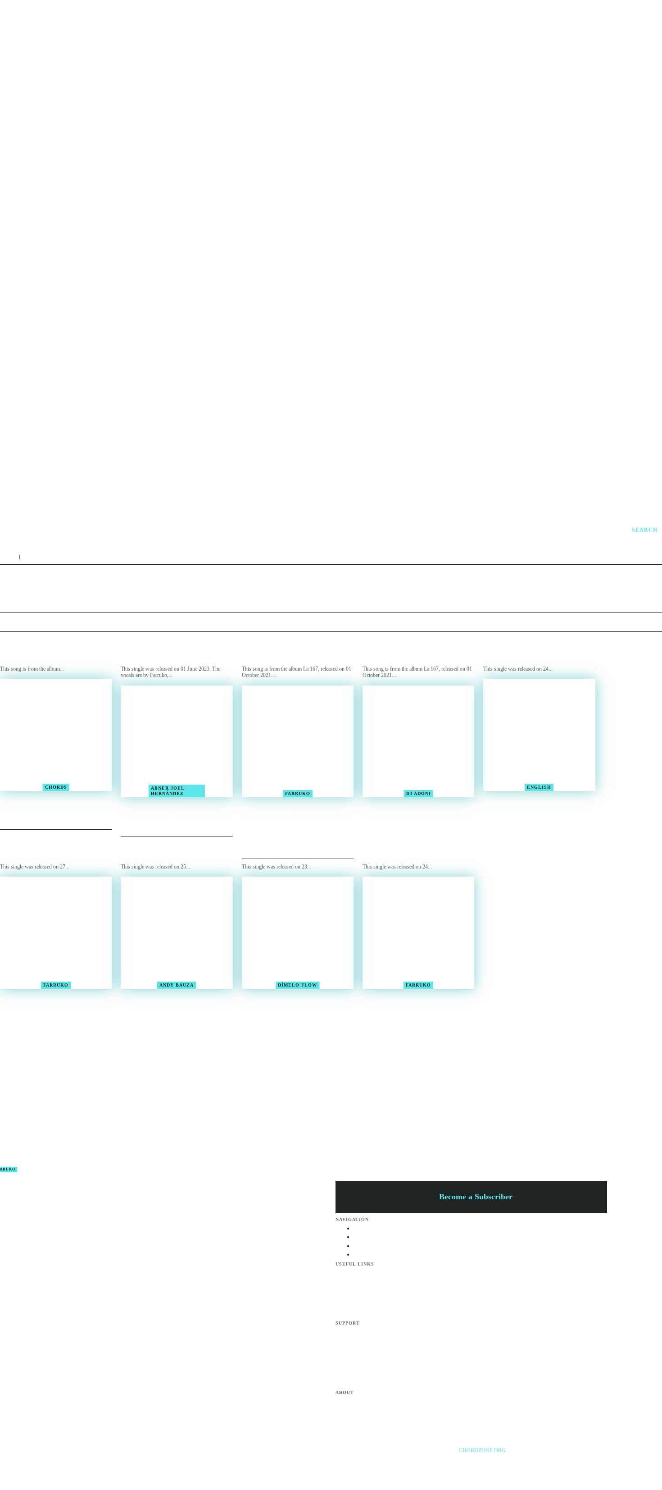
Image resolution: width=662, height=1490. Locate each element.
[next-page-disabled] (336, 1053)
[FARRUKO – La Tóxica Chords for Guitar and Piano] (418, 932)
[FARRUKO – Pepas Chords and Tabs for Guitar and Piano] (539, 735)
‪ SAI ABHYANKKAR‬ (338, 1132)
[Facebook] (537, 1463)
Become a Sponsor (374, 1273)
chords (56, 787)
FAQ (359, 1293)
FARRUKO (297, 793)
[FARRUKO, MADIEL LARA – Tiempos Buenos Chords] (56, 735)
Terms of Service (372, 1303)
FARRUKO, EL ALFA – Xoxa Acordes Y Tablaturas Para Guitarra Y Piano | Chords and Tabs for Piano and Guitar (174, 1013)
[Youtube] (573, 1463)
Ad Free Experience (375, 1421)
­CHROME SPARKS (339, 1154)
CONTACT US (370, 1411)
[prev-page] (325, 1053)
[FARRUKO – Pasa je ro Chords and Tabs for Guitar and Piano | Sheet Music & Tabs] (176, 741)
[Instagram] (555, 1463)
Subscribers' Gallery (375, 1362)
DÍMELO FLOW (297, 985)
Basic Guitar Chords (375, 1352)
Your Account (368, 1382)
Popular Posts (368, 1332)
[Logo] (446, 530)
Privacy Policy (369, 1313)
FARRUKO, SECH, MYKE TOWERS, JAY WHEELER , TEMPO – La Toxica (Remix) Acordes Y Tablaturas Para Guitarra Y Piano (293, 1016)
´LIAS (338, 1143)
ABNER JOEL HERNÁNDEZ (168, 791)
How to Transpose (373, 1342)
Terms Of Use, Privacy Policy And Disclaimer (403, 1401)
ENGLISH (539, 787)
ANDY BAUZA (176, 985)
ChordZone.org (483, 1450)
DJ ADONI (418, 793)
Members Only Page (376, 1283)
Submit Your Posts (374, 1372)
